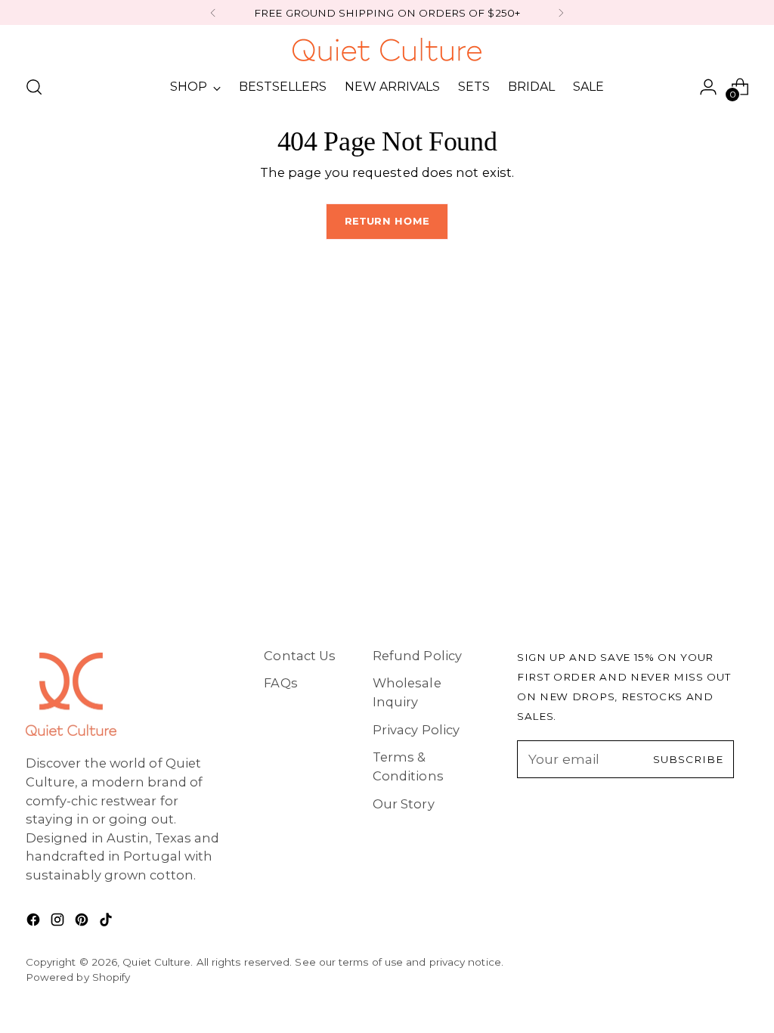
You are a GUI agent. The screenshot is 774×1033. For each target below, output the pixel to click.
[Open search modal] (34, 87)
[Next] (560, 13)
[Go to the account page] (708, 87)
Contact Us (300, 655)
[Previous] (213, 13)
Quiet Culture (156, 962)
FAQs (280, 682)
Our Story (404, 803)
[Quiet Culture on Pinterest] (83, 922)
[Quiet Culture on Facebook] (35, 922)
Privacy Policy (416, 729)
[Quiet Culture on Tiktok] (107, 922)
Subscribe (688, 759)
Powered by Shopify (78, 977)
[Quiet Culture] (387, 49)
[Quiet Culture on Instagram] (59, 922)
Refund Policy (417, 655)
